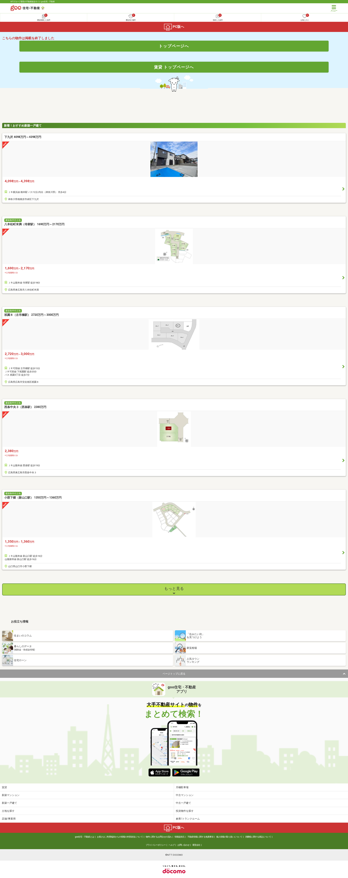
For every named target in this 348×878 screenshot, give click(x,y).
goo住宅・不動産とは (84, 837)
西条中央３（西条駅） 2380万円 (25, 407)
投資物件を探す (185, 810)
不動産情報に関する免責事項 (200, 837)
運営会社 (196, 845)
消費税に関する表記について (258, 837)
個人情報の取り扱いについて (229, 837)
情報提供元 (180, 837)
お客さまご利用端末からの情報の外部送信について (120, 837)
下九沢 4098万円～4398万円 (22, 137)
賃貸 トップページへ (174, 67)
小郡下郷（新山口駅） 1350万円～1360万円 (33, 497)
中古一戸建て (183, 802)
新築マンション (11, 795)
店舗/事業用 (9, 818)
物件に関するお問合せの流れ (159, 837)
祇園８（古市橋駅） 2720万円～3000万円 (31, 315)
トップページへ (174, 46)
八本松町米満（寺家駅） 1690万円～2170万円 (34, 224)
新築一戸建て (9, 802)
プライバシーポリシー (156, 845)
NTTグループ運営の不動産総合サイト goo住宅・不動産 (33, 2)
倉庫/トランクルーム (188, 818)
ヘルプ (172, 845)
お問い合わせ (183, 845)
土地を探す (8, 810)
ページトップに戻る (174, 673)
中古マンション (185, 795)
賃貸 (4, 787)
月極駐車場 (182, 787)
